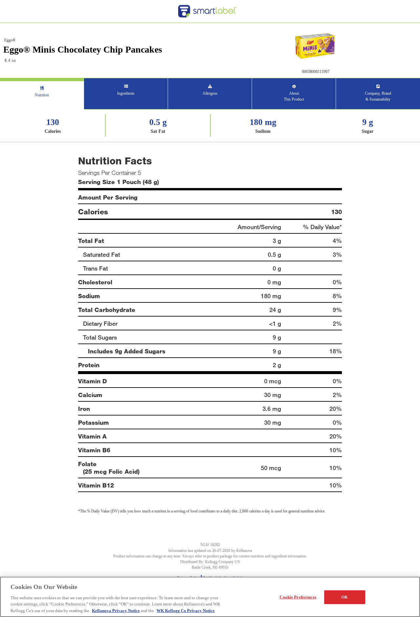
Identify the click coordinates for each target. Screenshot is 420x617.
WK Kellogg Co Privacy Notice (186, 610)
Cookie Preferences (298, 597)
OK (344, 597)
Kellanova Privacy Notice (116, 610)
